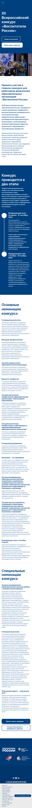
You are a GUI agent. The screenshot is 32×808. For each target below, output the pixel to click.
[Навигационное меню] (3, 2)
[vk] (13, 778)
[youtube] (16, 778)
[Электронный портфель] (19, 778)
